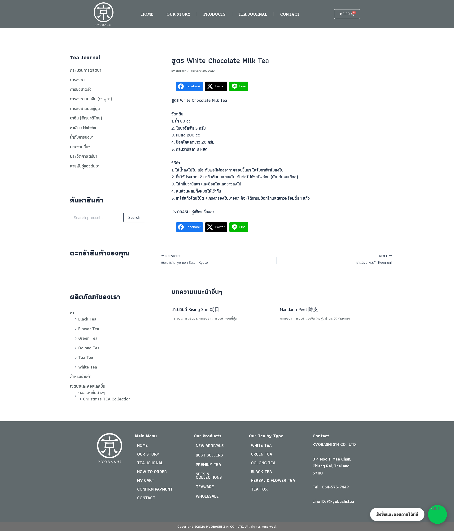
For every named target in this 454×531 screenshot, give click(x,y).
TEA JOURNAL (253, 14)
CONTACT (290, 14)
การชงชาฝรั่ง (81, 89)
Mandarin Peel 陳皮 (299, 309)
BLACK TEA (261, 471)
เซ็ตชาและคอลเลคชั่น (87, 386)
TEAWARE (205, 486)
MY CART (145, 480)
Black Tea (87, 319)
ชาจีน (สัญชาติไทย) (86, 117)
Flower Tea (88, 328)
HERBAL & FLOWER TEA (273, 480)
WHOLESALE (207, 496)
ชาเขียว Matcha (83, 127)
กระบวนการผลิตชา (85, 70)
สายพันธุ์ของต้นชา (85, 165)
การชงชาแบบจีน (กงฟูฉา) (91, 98)
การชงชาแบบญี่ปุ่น (85, 108)
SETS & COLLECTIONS (209, 475)
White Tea (87, 367)
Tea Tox (85, 357)
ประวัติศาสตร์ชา (83, 156)
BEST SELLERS (209, 455)
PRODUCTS (214, 14)
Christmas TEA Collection (107, 398)
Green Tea (87, 338)
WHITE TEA (261, 445)
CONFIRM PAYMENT (155, 489)
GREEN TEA (261, 454)
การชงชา (77, 79)
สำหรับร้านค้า (81, 376)
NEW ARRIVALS (210, 445)
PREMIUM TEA (208, 464)
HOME (147, 14)
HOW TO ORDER (152, 471)
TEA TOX (259, 489)
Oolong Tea (89, 347)
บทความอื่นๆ (80, 146)
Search (134, 217)
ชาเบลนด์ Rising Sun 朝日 (195, 309)
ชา (72, 312)
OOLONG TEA (263, 462)
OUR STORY (178, 14)
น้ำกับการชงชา (81, 137)
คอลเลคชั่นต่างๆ (91, 392)
